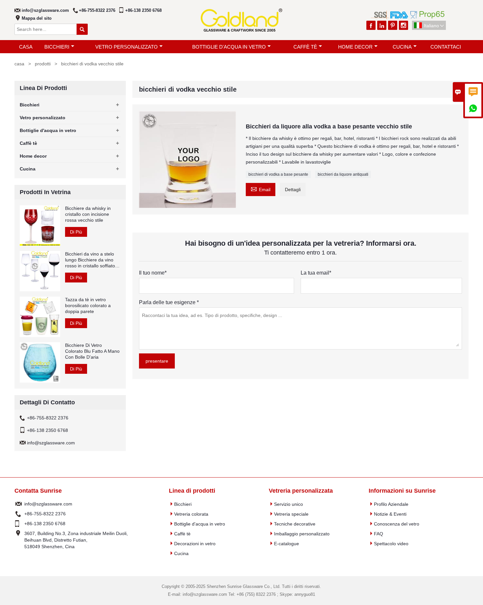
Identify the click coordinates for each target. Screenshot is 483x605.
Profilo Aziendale (391, 504)
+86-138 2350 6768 (143, 10)
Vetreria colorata (191, 514)
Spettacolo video (391, 543)
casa (26, 47)
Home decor (355, 47)
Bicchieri (56, 47)
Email (260, 188)
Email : (18, 504)
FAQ (378, 533)
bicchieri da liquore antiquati (343, 174)
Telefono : (18, 513)
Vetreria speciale (291, 514)
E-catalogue (286, 543)
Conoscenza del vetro (396, 524)
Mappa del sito (37, 18)
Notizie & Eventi (390, 514)
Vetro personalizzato (126, 47)
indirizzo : (18, 540)
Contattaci (445, 47)
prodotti (43, 63)
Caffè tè (305, 47)
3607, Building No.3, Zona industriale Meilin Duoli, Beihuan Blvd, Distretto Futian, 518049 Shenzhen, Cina (76, 540)
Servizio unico (288, 504)
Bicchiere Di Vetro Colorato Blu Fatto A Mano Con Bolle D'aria (92, 351)
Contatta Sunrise (38, 490)
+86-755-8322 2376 (97, 10)
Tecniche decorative (294, 524)
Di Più (76, 232)
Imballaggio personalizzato (302, 533)
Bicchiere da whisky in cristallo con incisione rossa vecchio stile (88, 214)
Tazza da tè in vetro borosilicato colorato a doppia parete (88, 305)
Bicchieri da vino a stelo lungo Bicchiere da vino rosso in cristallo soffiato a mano (92, 260)
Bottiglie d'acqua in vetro (229, 47)
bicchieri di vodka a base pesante (278, 174)
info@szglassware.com (45, 10)
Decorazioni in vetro (195, 543)
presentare (157, 361)
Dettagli (293, 189)
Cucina (402, 47)
